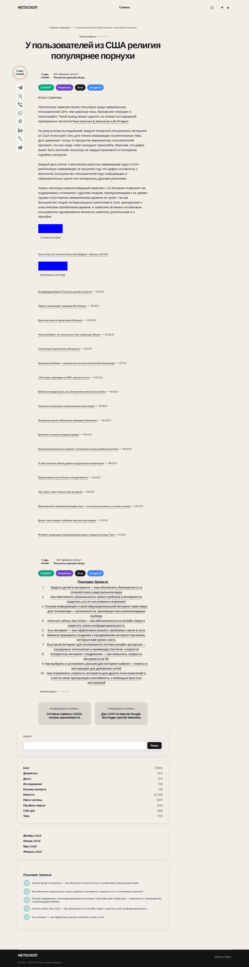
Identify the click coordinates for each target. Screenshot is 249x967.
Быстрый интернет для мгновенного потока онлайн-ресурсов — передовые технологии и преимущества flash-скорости (96, 647)
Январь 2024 (32, 841)
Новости (28, 794)
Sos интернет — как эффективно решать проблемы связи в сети (96, 630)
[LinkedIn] (20, 130)
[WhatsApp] (20, 113)
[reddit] (20, 147)
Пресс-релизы (32, 800)
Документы (30, 773)
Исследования (32, 784)
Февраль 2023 (32, 851)
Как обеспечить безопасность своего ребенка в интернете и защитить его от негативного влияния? (96, 599)
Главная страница (59, 27)
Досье (27, 778)
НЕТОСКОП (27, 7)
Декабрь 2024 (32, 835)
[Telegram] (20, 87)
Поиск (27, 736)
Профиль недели (34, 805)
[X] (20, 96)
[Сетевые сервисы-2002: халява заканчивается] (64, 713)
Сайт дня (29, 810)
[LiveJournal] (20, 139)
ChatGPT (46, 87)
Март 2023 (30, 846)
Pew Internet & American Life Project (100, 121)
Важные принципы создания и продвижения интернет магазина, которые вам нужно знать (96, 637)
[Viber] (20, 104)
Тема (26, 816)
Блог (26, 768)
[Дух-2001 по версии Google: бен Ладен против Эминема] (121, 713)
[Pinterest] (20, 122)
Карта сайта (223, 957)
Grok (80, 87)
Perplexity (64, 87)
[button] (212, 7)
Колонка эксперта (34, 789)
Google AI (95, 87)
